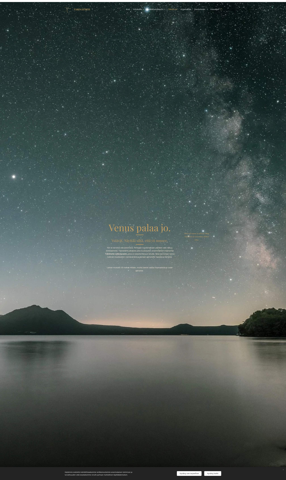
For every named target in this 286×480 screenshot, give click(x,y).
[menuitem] (129, 9)
